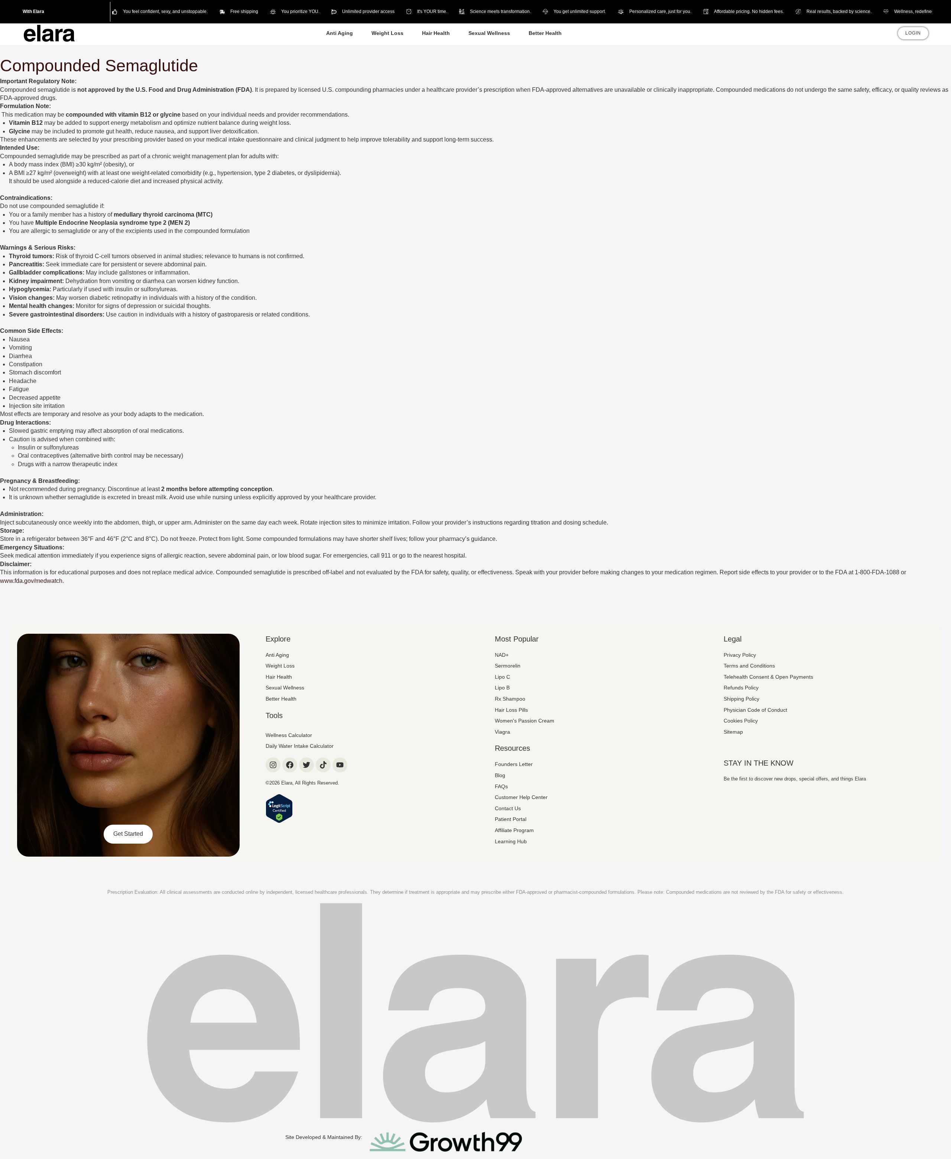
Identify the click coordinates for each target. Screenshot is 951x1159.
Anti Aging (339, 33)
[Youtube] (339, 764)
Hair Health (436, 33)
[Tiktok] (323, 764)
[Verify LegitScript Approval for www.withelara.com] (279, 821)
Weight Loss (387, 33)
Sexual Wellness (489, 33)
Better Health (545, 33)
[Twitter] (306, 764)
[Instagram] (273, 764)
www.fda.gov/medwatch (31, 581)
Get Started (128, 834)
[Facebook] (289, 764)
